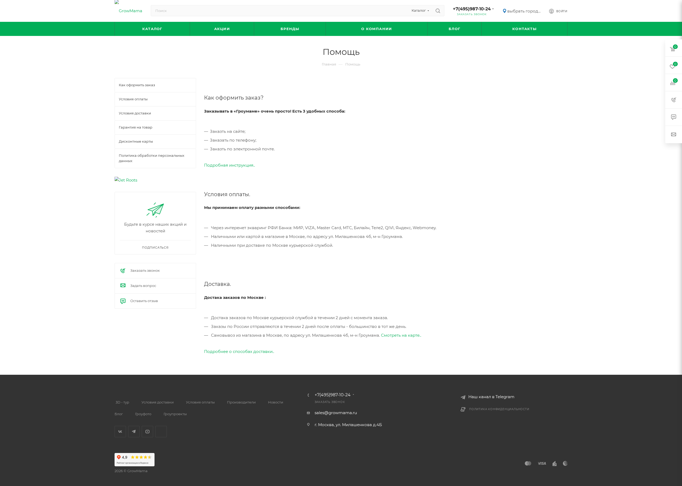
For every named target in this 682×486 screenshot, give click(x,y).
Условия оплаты (200, 402)
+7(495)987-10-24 (472, 8)
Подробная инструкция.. (229, 165)
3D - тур (122, 402)
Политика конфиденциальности (499, 409)
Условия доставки (157, 402)
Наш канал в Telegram (491, 396)
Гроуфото (143, 414)
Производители (241, 402)
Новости (275, 402)
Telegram (134, 431)
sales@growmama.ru (336, 412)
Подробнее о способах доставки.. (239, 351)
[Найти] (437, 10)
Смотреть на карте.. (401, 335)
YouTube (147, 431)
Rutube (161, 431)
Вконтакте (120, 431)
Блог (119, 414)
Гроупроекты (175, 414)
